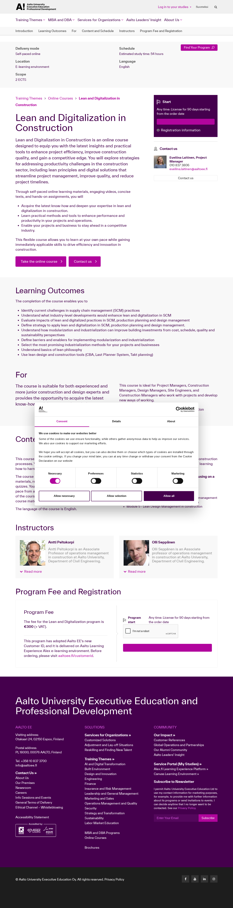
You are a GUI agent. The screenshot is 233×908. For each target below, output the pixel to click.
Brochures (92, 847)
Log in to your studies (173, 7)
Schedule (127, 48)
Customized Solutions (100, 740)
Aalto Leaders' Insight (143, 20)
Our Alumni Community (170, 750)
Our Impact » (164, 735)
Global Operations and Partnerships (179, 745)
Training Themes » (99, 759)
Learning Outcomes (52, 31)
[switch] (96, 481)
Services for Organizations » (108, 735)
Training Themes (29, 98)
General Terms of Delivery (33, 802)
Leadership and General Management (111, 793)
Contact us (83, 261)
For (74, 31)
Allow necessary (64, 496)
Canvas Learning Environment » (176, 774)
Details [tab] (116, 421)
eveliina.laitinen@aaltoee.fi (188, 169)
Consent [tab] (61, 421)
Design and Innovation (100, 774)
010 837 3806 (179, 165)
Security (90, 808)
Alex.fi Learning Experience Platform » (181, 769)
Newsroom (23, 787)
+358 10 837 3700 (34, 761)
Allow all (168, 496)
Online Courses (60, 98)
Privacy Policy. (187, 808)
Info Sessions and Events (33, 797)
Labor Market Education (102, 823)
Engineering (93, 778)
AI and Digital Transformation (105, 764)
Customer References (169, 740)
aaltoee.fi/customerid (75, 656)
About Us (22, 778)
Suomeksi (202, 7)
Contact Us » (26, 773)
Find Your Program (197, 47)
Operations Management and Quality (111, 803)
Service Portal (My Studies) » (178, 764)
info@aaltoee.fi (26, 765)
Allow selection (116, 496)
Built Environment (97, 769)
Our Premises (25, 782)
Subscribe (208, 818)
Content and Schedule (98, 31)
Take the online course (39, 261)
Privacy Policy (114, 879)
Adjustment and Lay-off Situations (109, 745)
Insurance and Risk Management (108, 788)
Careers (21, 792)
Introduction (24, 31)
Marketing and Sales (99, 798)
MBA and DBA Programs (102, 833)
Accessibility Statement (32, 817)
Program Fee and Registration (161, 31)
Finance (90, 783)
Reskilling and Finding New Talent (108, 750)
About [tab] (171, 421)
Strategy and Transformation (105, 813)
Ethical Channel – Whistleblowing (39, 807)
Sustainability (94, 818)
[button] (31, 571)
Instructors (127, 31)
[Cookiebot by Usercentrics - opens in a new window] (178, 409)
